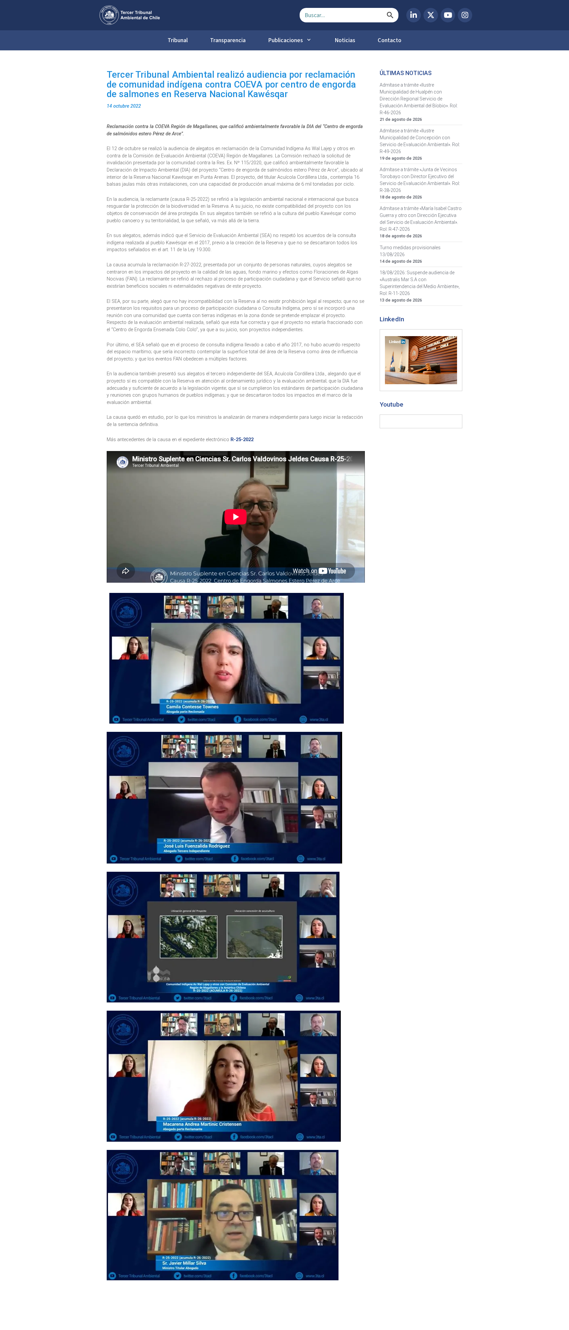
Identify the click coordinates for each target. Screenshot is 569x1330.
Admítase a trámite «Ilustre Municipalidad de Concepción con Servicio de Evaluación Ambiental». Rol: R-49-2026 (420, 141)
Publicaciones (285, 40)
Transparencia (228, 40)
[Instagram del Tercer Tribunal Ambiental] (465, 15)
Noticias (345, 40)
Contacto (389, 40)
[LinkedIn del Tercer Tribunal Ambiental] (413, 15)
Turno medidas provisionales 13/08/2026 (410, 251)
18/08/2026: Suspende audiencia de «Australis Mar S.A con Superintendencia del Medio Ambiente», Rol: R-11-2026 (420, 283)
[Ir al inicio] (194, 15)
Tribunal (178, 40)
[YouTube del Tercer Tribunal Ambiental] (448, 15)
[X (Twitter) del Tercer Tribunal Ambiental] (430, 15)
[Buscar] (390, 15)
